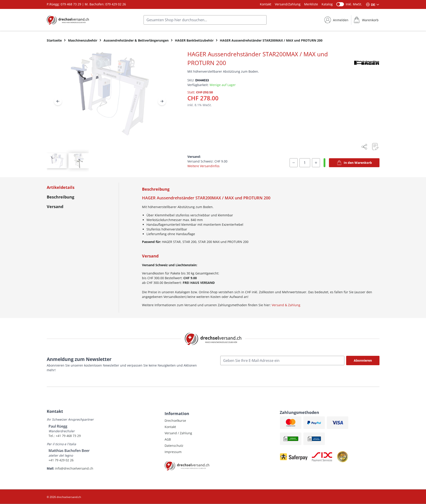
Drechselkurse (175, 420)
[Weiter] (162, 101)
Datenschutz (174, 445)
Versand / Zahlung (178, 433)
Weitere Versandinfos (203, 166)
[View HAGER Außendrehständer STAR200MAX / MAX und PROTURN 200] (57, 160)
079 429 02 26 (115, 4)
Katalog (327, 4)
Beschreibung (60, 197)
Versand (55, 206)
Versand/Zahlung (288, 4)
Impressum (173, 452)
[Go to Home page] (68, 20)
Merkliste (311, 4)
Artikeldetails (60, 187)
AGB (168, 439)
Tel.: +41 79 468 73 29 (65, 436)
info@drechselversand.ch (74, 468)
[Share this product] (364, 146)
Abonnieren (363, 360)
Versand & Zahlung (286, 305)
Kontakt (265, 4)
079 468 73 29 (71, 4)
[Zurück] (58, 101)
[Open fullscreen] (110, 97)
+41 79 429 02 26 (61, 460)
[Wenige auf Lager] (324, 162)
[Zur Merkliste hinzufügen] (375, 146)
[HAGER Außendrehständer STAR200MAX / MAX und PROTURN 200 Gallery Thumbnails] (68, 161)
